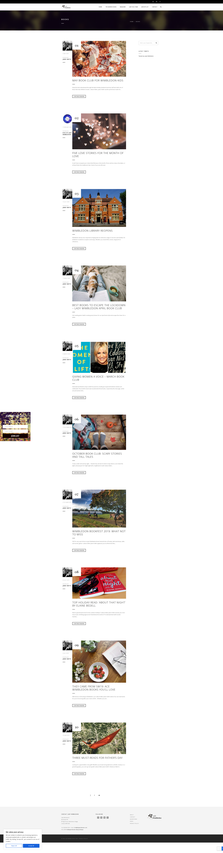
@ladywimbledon (71, 829)
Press (131, 821)
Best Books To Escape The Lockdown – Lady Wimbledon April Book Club (99, 307)
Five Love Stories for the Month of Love (98, 154)
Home (100, 6)
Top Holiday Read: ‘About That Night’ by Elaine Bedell (98, 604)
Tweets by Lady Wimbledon (146, 56)
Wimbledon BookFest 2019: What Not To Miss (99, 533)
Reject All (14, 846)
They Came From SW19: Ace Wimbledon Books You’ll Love (93, 688)
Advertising (133, 819)
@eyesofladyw (79, 829)
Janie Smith (67, 59)
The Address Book (110, 6)
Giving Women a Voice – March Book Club (98, 378)
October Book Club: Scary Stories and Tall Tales (97, 455)
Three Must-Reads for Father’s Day (97, 757)
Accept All (31, 846)
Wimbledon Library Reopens (92, 230)
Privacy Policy (134, 823)
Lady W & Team (133, 6)
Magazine (123, 6)
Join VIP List (145, 6)
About (132, 814)
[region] (22, 839)
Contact (154, 6)
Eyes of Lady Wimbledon (67, 133)
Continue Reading (79, 96)
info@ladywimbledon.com (80, 827)
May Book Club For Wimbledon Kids (97, 80)
